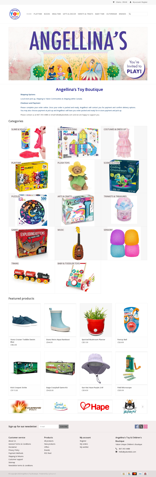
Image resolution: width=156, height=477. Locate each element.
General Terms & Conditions (20, 444)
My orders (84, 444)
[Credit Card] (128, 474)
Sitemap (12, 462)
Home (29, 14)
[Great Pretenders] (26, 406)
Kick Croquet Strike (18, 387)
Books (47, 14)
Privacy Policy (14, 450)
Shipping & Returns (16, 456)
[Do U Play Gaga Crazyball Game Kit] (60, 368)
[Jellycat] (95, 406)
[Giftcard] (144, 474)
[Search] (130, 14)
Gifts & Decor (69, 14)
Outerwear (111, 14)
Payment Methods (16, 453)
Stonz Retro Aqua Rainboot (58, 339)
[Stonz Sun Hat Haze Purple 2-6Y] (96, 368)
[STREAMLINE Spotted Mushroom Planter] (96, 320)
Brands (122, 14)
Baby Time (99, 14)
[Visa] (139, 474)
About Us (12, 441)
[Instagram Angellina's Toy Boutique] (145, 427)
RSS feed (47, 453)
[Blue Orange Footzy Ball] (132, 320)
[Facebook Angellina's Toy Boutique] (137, 427)
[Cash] (123, 474)
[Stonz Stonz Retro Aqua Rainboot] (60, 320)
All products (49, 441)
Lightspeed (52, 474)
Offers (46, 447)
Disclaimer (13, 447)
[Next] (142, 407)
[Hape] (60, 406)
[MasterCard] (134, 474)
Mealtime (56, 14)
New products (49, 444)
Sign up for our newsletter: (23, 426)
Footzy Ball (122, 339)
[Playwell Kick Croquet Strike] (25, 368)
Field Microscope (124, 387)
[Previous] (13, 407)
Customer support (16, 459)
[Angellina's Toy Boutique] (15, 14)
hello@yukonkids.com (127, 452)
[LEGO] (129, 406)
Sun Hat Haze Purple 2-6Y (92, 387)
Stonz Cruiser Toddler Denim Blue (22, 340)
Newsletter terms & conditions (21, 465)
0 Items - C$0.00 (121, 2)
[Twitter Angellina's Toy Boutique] (141, 427)
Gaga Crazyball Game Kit (57, 387)
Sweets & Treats (85, 14)
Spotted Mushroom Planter (93, 339)
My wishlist (84, 447)
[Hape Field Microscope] (132, 368)
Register (83, 441)
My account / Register (139, 2)
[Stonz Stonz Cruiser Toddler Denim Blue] (25, 320)
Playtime (38, 14)
